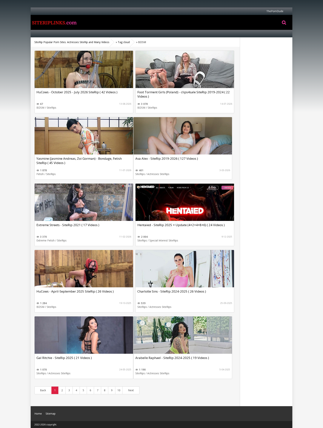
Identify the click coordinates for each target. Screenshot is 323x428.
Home (54, 22)
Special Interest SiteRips (163, 240)
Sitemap (51, 413)
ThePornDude (274, 11)
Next (131, 390)
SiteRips (51, 107)
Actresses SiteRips (158, 174)
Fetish (40, 174)
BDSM (40, 107)
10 (118, 390)
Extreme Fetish (45, 240)
